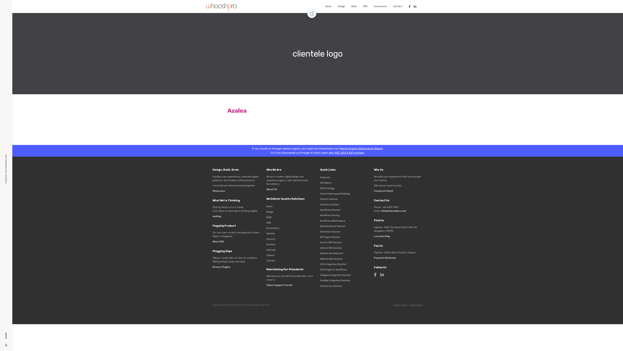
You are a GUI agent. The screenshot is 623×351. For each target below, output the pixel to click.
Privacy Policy (400, 305)
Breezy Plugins (221, 267)
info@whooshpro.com (393, 211)
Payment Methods (385, 258)
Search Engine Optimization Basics (361, 148)
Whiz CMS (218, 241)
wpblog (217, 216)
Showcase (219, 191)
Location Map (382, 236)
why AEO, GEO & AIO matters (346, 152)
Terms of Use (416, 305)
